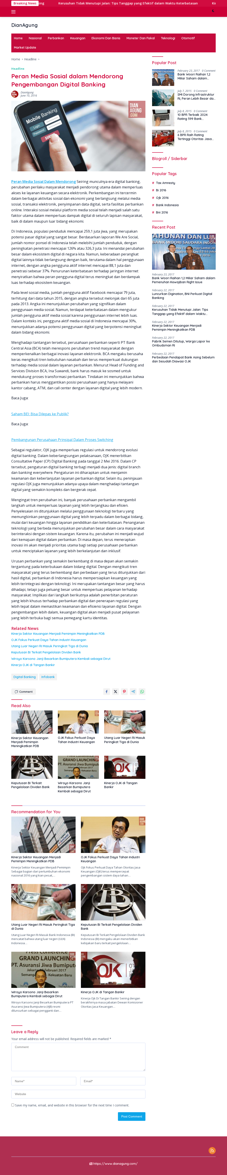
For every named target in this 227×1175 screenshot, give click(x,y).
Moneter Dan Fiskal (141, 38)
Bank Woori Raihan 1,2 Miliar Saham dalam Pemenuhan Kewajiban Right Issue (194, 76)
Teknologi (168, 38)
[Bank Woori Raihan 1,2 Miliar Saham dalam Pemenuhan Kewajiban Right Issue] (163, 77)
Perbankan (56, 38)
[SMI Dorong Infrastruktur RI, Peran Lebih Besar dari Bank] (163, 97)
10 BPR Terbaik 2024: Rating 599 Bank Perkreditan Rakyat (193, 117)
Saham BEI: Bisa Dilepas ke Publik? (40, 413)
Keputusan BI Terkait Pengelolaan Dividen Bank (46, 652)
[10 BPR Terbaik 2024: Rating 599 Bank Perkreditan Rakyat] (163, 118)
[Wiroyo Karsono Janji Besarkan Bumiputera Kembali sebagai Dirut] (78, 767)
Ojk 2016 (162, 198)
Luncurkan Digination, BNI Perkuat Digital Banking (182, 296)
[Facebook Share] (106, 691)
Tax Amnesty (165, 183)
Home (18, 38)
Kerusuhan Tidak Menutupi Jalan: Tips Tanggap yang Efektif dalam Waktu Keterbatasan (101, 3)
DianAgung (24, 25)
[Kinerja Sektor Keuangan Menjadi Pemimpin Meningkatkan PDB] (32, 722)
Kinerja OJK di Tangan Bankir (33, 665)
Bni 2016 (162, 212)
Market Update (25, 47)
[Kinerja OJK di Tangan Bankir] (124, 767)
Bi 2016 (161, 190)
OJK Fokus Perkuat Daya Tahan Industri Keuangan (48, 640)
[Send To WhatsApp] (142, 691)
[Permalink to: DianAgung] (14, 94)
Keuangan (77, 38)
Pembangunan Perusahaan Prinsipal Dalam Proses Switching (62, 439)
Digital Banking (25, 677)
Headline (17, 69)
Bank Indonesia (167, 205)
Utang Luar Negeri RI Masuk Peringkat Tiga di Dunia (49, 646)
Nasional (35, 38)
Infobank (48, 677)
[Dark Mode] (213, 12)
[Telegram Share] (133, 691)
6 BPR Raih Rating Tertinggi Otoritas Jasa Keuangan (195, 137)
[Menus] (14, 12)
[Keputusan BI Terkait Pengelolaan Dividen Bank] (32, 767)
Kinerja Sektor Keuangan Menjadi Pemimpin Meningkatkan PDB (58, 634)
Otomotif (188, 38)
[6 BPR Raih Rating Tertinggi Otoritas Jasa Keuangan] (163, 138)
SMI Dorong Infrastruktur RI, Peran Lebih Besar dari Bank (196, 97)
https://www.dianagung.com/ (115, 1164)
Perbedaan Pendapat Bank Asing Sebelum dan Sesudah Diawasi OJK (183, 359)
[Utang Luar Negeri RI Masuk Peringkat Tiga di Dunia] (124, 722)
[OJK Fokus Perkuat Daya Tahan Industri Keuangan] (78, 722)
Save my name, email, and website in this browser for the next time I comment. (72, 1105)
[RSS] (212, 1151)
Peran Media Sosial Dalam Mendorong (43, 181)
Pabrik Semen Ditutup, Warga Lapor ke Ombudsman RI (181, 343)
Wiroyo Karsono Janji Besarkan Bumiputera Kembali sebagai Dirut (60, 659)
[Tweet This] (115, 691)
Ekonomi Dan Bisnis (106, 38)
